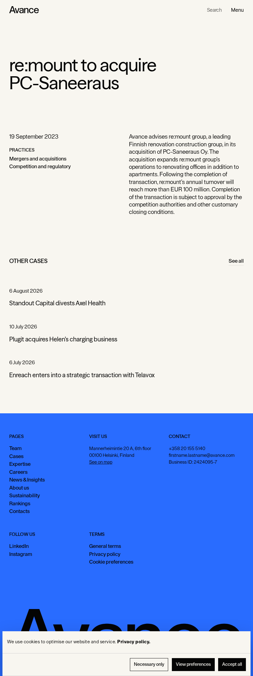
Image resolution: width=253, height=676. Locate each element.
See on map (100, 462)
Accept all (232, 664)
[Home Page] (24, 10)
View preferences (193, 664)
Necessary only (149, 664)
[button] (237, 10)
